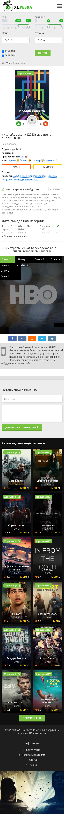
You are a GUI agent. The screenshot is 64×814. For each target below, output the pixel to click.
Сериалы (10, 55)
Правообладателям (33, 754)
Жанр (5, 33)
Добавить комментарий (21, 427)
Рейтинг (40, 17)
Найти (42, 53)
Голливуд (18, 179)
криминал (49, 160)
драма (12, 160)
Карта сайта (33, 749)
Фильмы (10, 50)
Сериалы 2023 (30, 179)
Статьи (33, 759)
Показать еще (32, 718)
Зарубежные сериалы (25, 175)
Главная (33, 764)
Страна (39, 33)
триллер (36, 160)
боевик (24, 160)
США (21, 156)
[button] (14, 236)
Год (4, 17)
